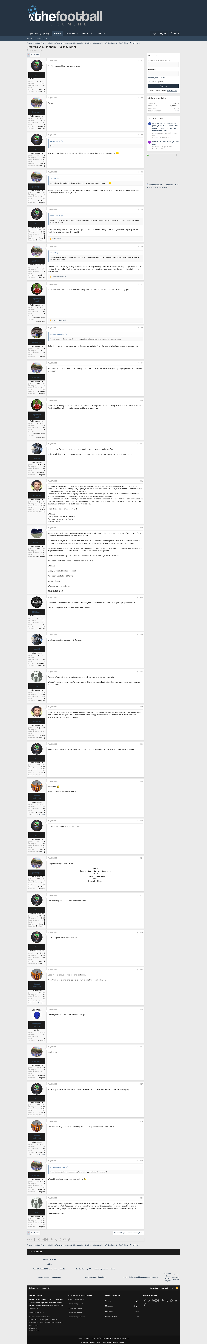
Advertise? (40, 1312)
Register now (172, 91)
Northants (41, 126)
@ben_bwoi (41, 814)
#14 (141, 597)
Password (152, 69)
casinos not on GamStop (95, 1277)
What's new (70, 33)
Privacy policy (164, 1288)
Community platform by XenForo (97, 1338)
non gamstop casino (176, 1277)
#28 (141, 1121)
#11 (141, 444)
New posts (30, 38)
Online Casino (33, 1325)
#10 (141, 400)
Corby (43, 626)
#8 (142, 328)
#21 (141, 858)
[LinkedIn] (43, 1239)
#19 (141, 781)
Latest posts (157, 118)
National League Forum (76, 1317)
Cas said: (53, 178)
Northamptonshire (39, 317)
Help (172, 1288)
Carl (177, 111)
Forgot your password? (157, 77)
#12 (141, 481)
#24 (141, 969)
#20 (141, 821)
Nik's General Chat (158, 149)
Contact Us (100, 33)
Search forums (41, 38)
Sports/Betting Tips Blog (39, 33)
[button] (77, 33)
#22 (141, 895)
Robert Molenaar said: (58, 1167)
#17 (141, 707)
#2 (142, 98)
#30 (141, 1198)
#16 (141, 672)
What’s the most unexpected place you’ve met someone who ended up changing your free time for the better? (165, 127)
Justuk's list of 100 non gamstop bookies (50, 1269)
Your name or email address (159, 60)
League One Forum (75, 1308)
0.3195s (109, 1342)
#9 (142, 363)
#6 (142, 246)
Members (85, 33)
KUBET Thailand (49, 1259)
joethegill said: (55, 141)
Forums (57, 33)
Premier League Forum (76, 1299)
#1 (142, 60)
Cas (30, 50)
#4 (142, 172)
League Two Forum (75, 1312)
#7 (142, 284)
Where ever (41, 473)
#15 (141, 634)
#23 (141, 932)
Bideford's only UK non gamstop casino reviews (95, 1269)
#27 (141, 1084)
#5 (142, 209)
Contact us (154, 1288)
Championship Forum (75, 1304)
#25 (141, 1009)
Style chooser (34, 1288)
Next (36, 55)
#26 (141, 1047)
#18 (141, 744)
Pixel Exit (126, 1338)
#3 (142, 135)
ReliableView (33, 1328)
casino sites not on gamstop (49, 1277)
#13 (141, 528)
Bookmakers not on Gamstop (39, 1317)
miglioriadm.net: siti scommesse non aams (141, 1277)
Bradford (42, 510)
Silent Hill (42, 89)
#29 (141, 1161)
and (59, 276)
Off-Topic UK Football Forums (162, 137)
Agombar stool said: (57, 334)
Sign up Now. (33, 1308)
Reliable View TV (34, 1331)
